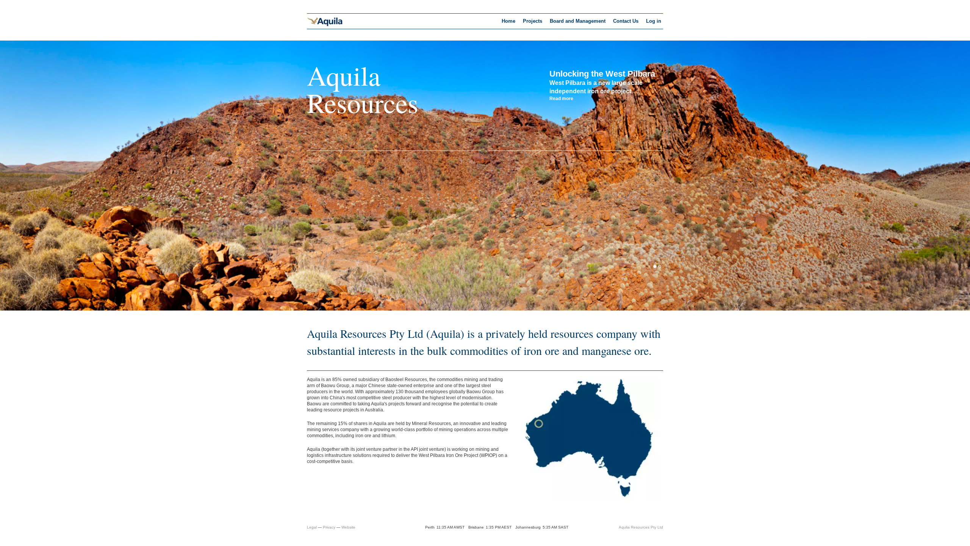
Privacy (329, 527)
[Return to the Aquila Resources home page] (325, 25)
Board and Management (577, 21)
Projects (532, 21)
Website (348, 527)
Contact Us (625, 21)
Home (508, 21)
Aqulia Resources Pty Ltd (641, 527)
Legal (312, 527)
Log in (653, 21)
